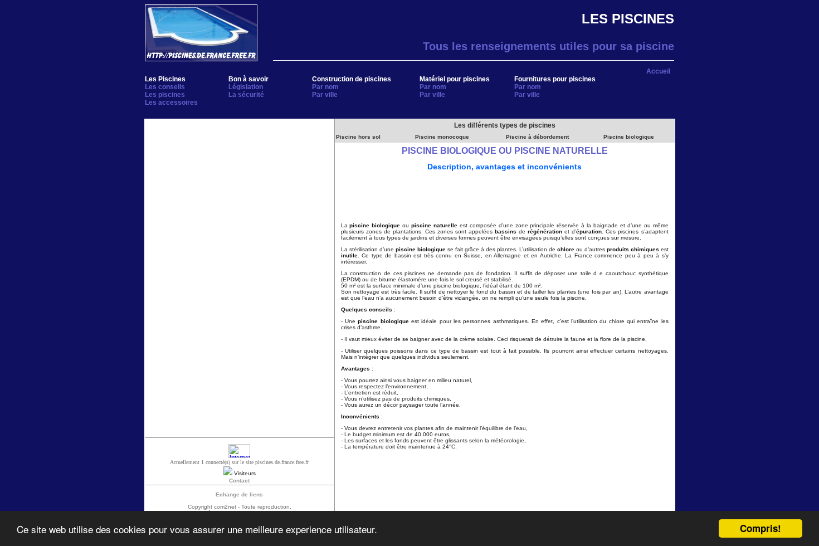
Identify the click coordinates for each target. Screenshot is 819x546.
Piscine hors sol (358, 137)
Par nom (325, 87)
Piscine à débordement (537, 137)
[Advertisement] (239, 197)
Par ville (325, 95)
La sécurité (246, 95)
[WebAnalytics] (239, 456)
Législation (245, 87)
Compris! (760, 528)
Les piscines (165, 95)
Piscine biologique (628, 137)
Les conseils (165, 87)
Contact (239, 480)
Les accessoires (171, 102)
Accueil (658, 71)
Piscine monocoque (442, 137)
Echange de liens (239, 494)
